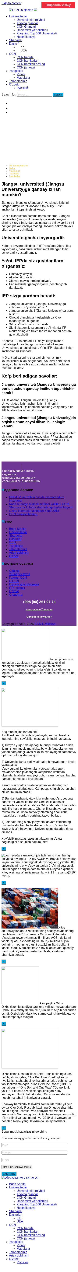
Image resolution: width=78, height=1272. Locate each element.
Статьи (14, 591)
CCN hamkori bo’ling (31, 64)
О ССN (14, 581)
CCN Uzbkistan (44, 624)
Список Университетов (19, 572)
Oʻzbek (14, 84)
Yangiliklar (16, 70)
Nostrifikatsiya (26, 36)
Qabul (12, 168)
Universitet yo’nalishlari (32, 30)
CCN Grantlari (26, 26)
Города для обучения (24, 584)
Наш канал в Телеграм (39, 609)
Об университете (18, 165)
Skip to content (11, 3)
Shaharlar (15, 40)
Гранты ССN (18, 577)
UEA (23, 50)
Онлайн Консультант (39, 616)
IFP (19, 1218)
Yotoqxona (14, 171)
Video (21, 74)
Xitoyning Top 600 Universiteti (37, 33)
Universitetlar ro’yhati (31, 19)
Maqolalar (23, 77)
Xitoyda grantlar (27, 23)
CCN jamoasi (26, 67)
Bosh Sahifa (17, 528)
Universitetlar (18, 16)
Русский (22, 87)
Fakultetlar (14, 176)
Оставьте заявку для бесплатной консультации (30, 1138)
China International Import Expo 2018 (34, 510)
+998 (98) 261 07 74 (39, 602)
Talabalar (14, 173)
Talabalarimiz (18, 81)
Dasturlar (15, 43)
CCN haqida (25, 57)
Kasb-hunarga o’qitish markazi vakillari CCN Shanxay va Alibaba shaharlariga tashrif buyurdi (41, 505)
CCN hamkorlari (27, 60)
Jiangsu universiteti (22, 138)
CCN (12, 53)
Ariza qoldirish (18, 552)
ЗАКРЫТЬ (9, 1174)
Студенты (16, 594)
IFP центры (17, 587)
